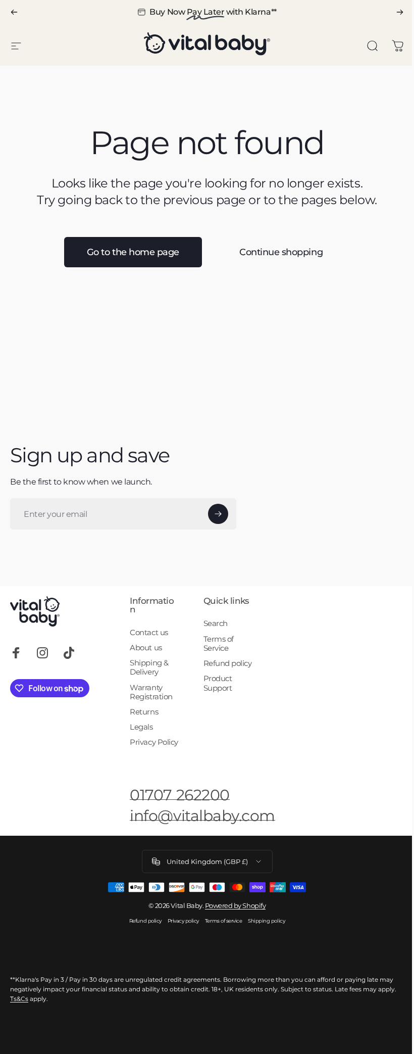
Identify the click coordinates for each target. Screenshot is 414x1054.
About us (146, 647)
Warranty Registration (151, 692)
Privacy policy (183, 921)
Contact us (149, 632)
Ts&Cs (19, 998)
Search (215, 623)
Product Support (217, 683)
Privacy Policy (154, 742)
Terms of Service (218, 644)
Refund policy (227, 663)
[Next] (400, 12)
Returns (144, 711)
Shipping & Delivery (149, 667)
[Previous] (14, 12)
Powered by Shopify (235, 905)
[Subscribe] (218, 514)
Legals (141, 727)
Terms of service (223, 921)
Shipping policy (266, 921)
